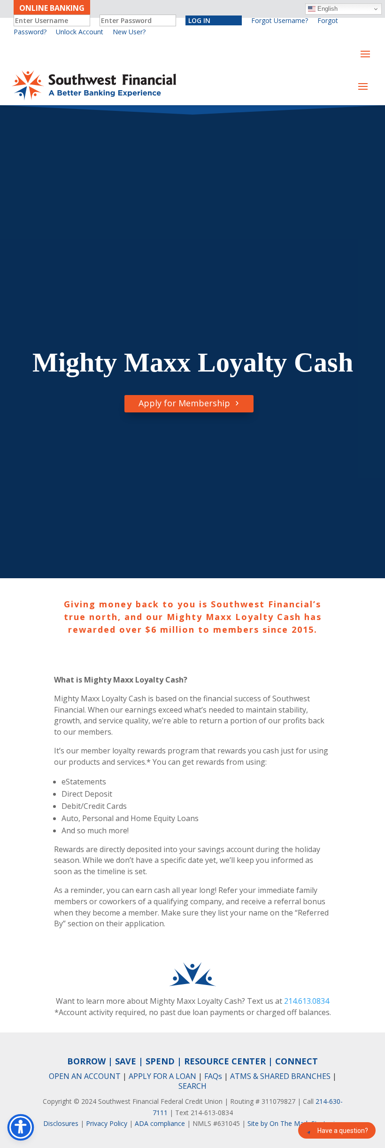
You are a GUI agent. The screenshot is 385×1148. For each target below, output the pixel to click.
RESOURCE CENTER (225, 1061)
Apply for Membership (184, 403)
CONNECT (296, 1061)
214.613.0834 (306, 1001)
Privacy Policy (106, 1123)
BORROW (86, 1061)
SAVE (125, 1061)
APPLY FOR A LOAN (162, 1076)
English (327, 8)
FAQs (213, 1076)
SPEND (160, 1061)
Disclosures (60, 1123)
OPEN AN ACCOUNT (85, 1076)
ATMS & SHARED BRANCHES (280, 1076)
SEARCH (192, 1086)
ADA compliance (160, 1123)
